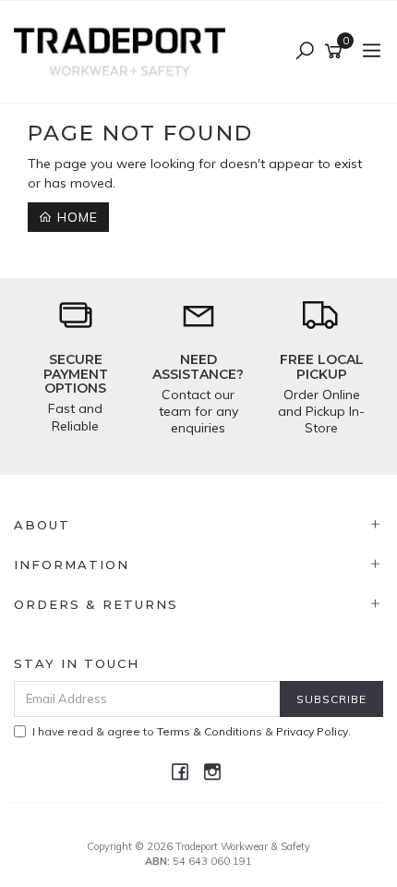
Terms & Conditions (209, 731)
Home (75, 217)
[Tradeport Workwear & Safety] (124, 51)
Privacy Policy (312, 731)
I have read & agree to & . (191, 731)
